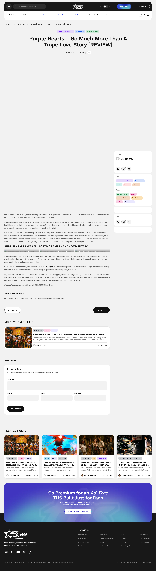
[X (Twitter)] (118, 169)
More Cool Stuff (141, 15)
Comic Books (94, 15)
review (119, 202)
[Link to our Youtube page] (18, 552)
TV (94, 458)
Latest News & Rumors (65, 31)
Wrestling (110, 15)
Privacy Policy (19, 562)
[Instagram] (123, 169)
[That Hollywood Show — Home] (78, 6)
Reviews (46, 15)
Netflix (119, 185)
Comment (11, 379)
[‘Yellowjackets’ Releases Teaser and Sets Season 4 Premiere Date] (96, 445)
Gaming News (83, 542)
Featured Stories (106, 546)
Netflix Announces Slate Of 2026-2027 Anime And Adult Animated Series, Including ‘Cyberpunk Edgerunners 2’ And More (59, 464)
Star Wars (103, 535)
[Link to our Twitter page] (6, 552)
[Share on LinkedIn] (129, 222)
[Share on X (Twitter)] (123, 222)
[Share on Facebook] (118, 222)
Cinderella (49, 267)
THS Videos (144, 542)
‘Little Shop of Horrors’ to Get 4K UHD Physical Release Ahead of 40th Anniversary (133, 464)
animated (62, 458)
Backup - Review (92, 31)
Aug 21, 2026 (70, 475)
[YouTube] (129, 169)
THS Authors (145, 538)
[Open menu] (9, 6)
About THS (144, 535)
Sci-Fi (80, 546)
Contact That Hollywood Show (36, 562)
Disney (47, 330)
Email (43, 393)
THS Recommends (30, 15)
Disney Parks (38, 330)
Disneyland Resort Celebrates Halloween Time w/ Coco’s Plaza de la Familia (68, 335)
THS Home (8, 24)
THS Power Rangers (107, 539)
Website (77, 393)
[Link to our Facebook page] (24, 552)
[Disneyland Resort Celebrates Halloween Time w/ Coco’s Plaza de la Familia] (18, 337)
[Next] (150, 430)
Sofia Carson (129, 202)
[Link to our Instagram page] (12, 552)
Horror (123, 542)
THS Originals (14, 15)
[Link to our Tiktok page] (30, 552)
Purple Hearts (136, 198)
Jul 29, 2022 (70, 52)
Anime (47, 458)
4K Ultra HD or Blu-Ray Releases (130, 458)
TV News (78, 15)
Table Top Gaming (128, 546)
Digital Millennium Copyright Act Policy (60, 562)
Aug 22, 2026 (102, 345)
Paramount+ (86, 458)
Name (10, 393)
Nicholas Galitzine (123, 198)
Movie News (62, 15)
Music (126, 15)
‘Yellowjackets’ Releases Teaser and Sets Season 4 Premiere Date (96, 464)
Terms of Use (8, 562)
